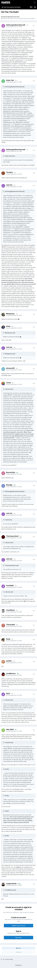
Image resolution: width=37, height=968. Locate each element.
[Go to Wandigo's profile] (3, 486)
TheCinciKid (10, 624)
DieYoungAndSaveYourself (11, 16)
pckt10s (9, 661)
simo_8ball (10, 729)
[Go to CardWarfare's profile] (3, 674)
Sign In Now (18, 937)
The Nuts (9, 172)
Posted (14, 26)
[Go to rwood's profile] (3, 383)
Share (19, 948)
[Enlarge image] (18, 319)
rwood (8, 383)
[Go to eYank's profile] (3, 327)
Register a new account (18, 925)
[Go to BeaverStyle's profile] (3, 473)
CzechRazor (10, 610)
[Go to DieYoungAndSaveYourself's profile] (3, 26)
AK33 (8, 693)
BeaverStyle (10, 472)
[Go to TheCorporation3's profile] (3, 537)
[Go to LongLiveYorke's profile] (3, 884)
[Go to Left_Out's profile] (3, 186)
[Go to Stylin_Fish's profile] (3, 81)
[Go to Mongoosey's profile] (3, 314)
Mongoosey (10, 314)
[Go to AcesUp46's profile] (3, 586)
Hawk (8, 639)
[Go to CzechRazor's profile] (3, 611)
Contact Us (18, 965)
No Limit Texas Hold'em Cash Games (24, 18)
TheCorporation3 (12, 536)
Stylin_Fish (10, 80)
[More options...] (34, 26)
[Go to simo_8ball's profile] (3, 730)
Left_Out (9, 185)
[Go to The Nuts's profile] (3, 173)
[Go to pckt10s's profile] (3, 662)
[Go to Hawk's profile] (3, 640)
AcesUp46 (10, 585)
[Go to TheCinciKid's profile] (3, 625)
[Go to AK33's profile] (3, 694)
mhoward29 (10, 368)
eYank (8, 326)
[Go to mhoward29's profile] (3, 369)
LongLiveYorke (11, 883)
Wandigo (9, 485)
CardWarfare (11, 673)
